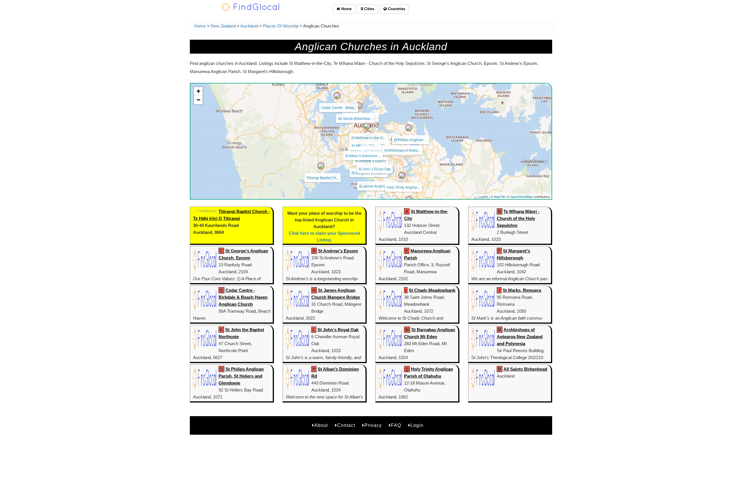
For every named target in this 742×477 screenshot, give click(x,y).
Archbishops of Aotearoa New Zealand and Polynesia (520, 336)
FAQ (396, 425)
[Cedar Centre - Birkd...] (337, 95)
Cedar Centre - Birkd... (338, 107)
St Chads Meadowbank (432, 290)
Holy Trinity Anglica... (403, 187)
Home (346, 9)
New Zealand (223, 25)
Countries (396, 9)
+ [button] (198, 91)
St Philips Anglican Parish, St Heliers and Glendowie (241, 376)
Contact (346, 425)
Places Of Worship (281, 25)
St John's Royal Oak (338, 329)
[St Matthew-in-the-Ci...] (366, 125)
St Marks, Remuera (522, 290)
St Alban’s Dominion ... (363, 155)
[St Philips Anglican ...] (408, 127)
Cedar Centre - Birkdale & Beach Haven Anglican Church (243, 297)
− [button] (198, 99)
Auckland (249, 25)
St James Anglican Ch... (378, 185)
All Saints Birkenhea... (355, 118)
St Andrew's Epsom (338, 250)
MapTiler (500, 196)
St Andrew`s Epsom (370, 160)
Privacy (373, 425)
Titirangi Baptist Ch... (322, 177)
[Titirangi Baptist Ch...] (320, 165)
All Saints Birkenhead (525, 369)
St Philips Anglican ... (410, 139)
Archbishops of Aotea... (402, 150)
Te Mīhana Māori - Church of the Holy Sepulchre (518, 218)
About (321, 425)
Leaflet (483, 196)
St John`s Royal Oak (375, 168)
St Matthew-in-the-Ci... (368, 137)
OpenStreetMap (521, 196)
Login (416, 425)
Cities (368, 9)
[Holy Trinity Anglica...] (401, 175)
